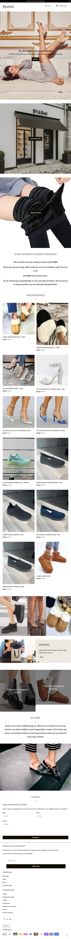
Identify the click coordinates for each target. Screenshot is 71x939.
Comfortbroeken (7, 885)
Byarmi (9, 930)
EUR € (6, 926)
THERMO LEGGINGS (35, 212)
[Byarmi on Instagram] (7, 919)
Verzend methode (8, 912)
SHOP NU (35, 59)
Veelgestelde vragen (8, 897)
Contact (5, 900)
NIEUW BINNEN (36, 295)
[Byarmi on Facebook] (4, 919)
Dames (4, 879)
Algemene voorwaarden (9, 906)
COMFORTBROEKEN (35, 138)
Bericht (5, 821)
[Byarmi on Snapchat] (10, 919)
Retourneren (6, 903)
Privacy (5, 909)
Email (38, 813)
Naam (4, 813)
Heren (4, 882)
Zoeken (5, 894)
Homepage (6, 876)
